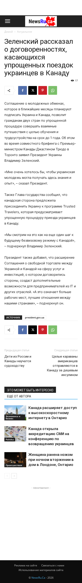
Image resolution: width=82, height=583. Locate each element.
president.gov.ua (34, 317)
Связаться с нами (52, 565)
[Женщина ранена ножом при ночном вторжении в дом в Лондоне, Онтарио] (15, 459)
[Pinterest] (42, 90)
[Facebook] (22, 90)
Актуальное (24, 31)
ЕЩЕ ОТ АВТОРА (19, 396)
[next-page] (14, 476)
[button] (7, 21)
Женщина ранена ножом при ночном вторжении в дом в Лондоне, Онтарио (51, 459)
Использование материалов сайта (41, 570)
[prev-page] (7, 476)
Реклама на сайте (25, 565)
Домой (8, 31)
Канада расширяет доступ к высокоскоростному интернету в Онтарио (52, 413)
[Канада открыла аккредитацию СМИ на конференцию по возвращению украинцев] (15, 433)
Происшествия (14, 465)
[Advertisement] (41, 7)
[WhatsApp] (52, 90)
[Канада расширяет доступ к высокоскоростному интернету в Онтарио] (15, 412)
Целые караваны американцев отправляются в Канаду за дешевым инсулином (62, 366)
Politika (10, 439)
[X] (32, 90)
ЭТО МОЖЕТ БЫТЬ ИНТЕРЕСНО (30, 390)
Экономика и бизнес (13, 417)
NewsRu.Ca (38, 577)
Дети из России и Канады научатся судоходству (17, 361)
